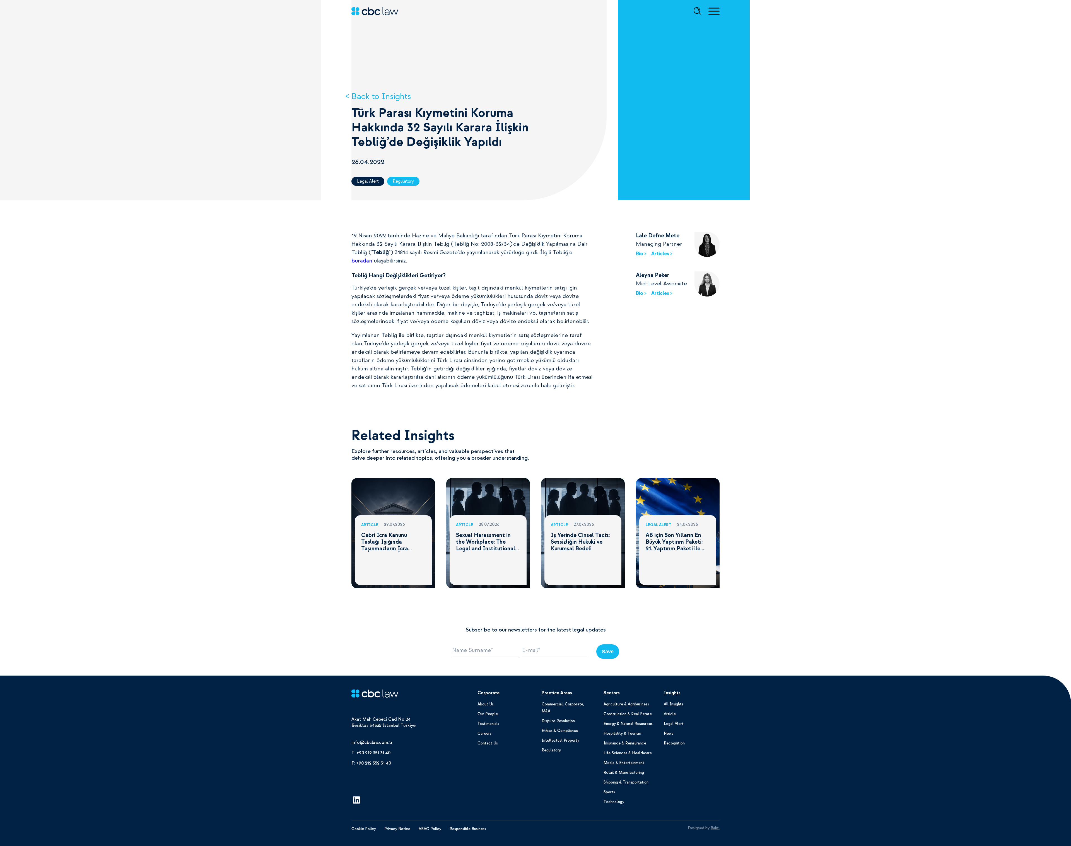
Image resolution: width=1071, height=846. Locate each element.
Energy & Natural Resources (628, 723)
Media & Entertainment (624, 762)
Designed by (704, 828)
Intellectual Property (560, 740)
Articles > (661, 254)
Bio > (641, 254)
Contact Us (487, 743)
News (668, 733)
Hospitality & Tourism (622, 733)
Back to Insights (381, 96)
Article (670, 714)
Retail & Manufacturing (624, 772)
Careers (484, 733)
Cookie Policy (363, 828)
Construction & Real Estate (628, 714)
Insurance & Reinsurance (625, 743)
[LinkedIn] (356, 801)
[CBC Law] (374, 694)
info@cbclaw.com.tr (372, 742)
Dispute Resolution (558, 721)
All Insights (673, 704)
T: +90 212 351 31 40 (370, 753)
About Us (485, 704)
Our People (487, 714)
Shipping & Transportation (626, 782)
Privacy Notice (397, 828)
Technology (614, 801)
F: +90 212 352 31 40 (371, 763)
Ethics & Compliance (560, 730)
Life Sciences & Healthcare (628, 753)
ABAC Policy (430, 828)
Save (608, 651)
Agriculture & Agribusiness (626, 704)
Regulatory (403, 181)
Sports (609, 792)
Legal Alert (368, 181)
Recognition (674, 743)
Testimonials (488, 723)
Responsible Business (468, 828)
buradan (361, 260)
